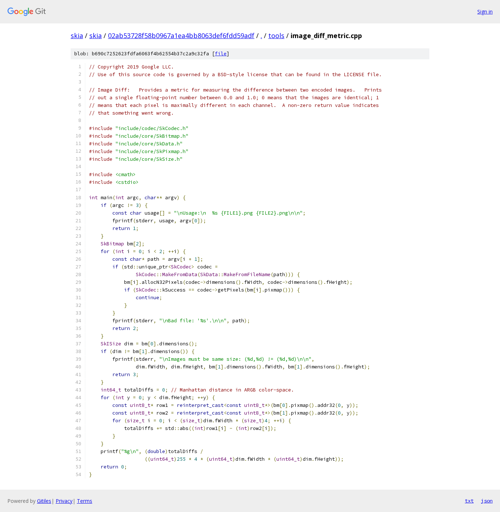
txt (469, 500)
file (221, 54)
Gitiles (44, 500)
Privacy (64, 500)
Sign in (485, 11)
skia (77, 35)
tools (276, 35)
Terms (84, 500)
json (487, 500)
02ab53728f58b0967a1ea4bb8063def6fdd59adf (181, 35)
